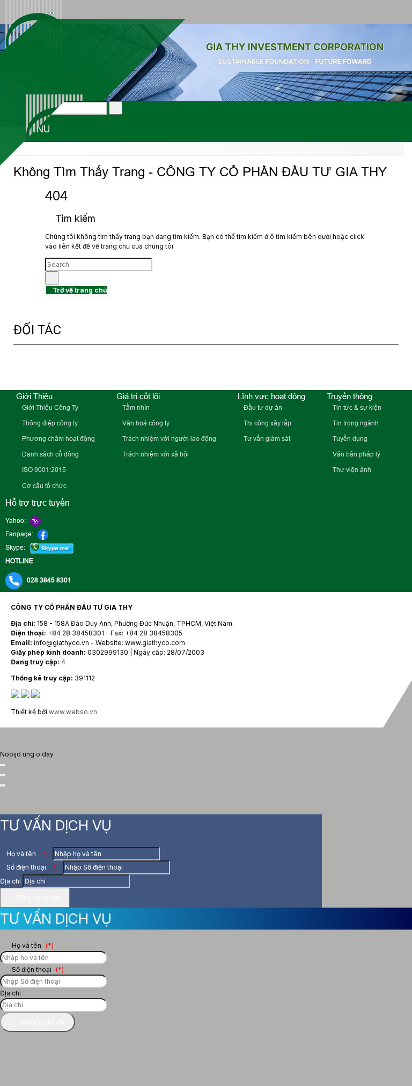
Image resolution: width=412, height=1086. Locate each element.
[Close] (2, 765)
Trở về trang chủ (79, 290)
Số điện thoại (31, 867)
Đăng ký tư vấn (37, 898)
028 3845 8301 (49, 580)
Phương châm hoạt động (57, 439)
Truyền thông (349, 396)
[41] (116, 368)
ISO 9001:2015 (43, 470)
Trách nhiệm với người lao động (168, 439)
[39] (298, 368)
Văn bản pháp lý (355, 454)
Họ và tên (26, 854)
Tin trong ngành (355, 423)
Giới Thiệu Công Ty (49, 407)
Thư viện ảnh (351, 470)
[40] (240, 368)
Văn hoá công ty (145, 423)
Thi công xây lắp (266, 423)
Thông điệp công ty (49, 423)
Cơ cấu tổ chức (43, 486)
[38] (375, 368)
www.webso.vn (73, 712)
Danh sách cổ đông (49, 454)
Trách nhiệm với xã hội (155, 454)
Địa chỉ (10, 881)
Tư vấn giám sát (266, 439)
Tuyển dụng (349, 439)
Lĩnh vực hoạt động (271, 396)
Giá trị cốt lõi (138, 396)
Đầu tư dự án (262, 407)
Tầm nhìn (135, 407)
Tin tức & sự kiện (356, 407)
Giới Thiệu (34, 396)
